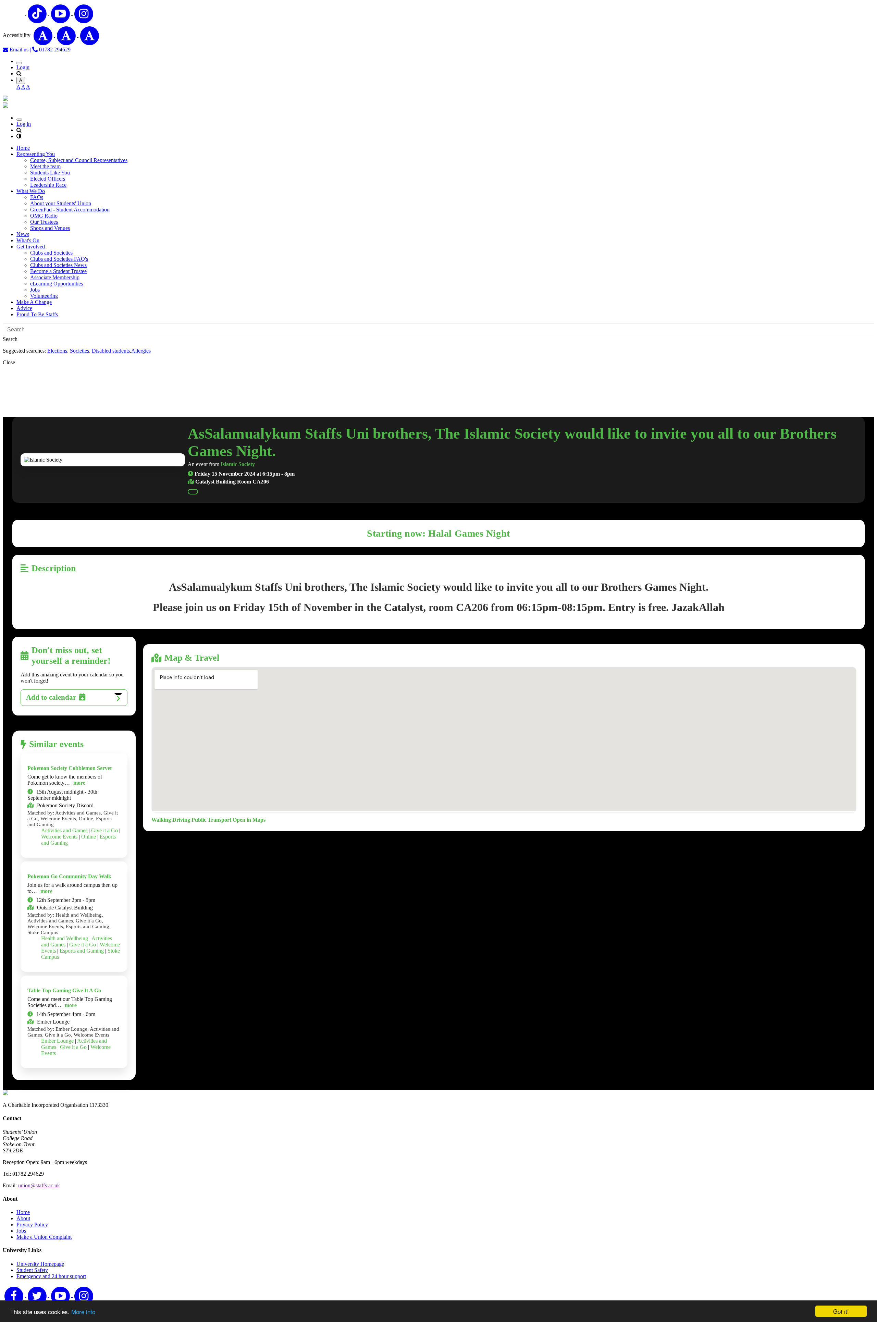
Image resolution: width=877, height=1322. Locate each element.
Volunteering (44, 296)
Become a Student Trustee (58, 271)
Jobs (35, 290)
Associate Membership (54, 277)
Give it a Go (104, 830)
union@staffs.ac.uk (39, 1185)
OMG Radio (44, 216)
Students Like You (50, 172)
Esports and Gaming (82, 951)
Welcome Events (59, 837)
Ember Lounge (57, 1041)
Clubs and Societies (51, 253)
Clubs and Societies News (58, 265)
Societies (79, 351)
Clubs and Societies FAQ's (59, 259)
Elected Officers (47, 179)
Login (22, 67)
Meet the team (45, 166)
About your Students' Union (60, 203)
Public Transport (211, 820)
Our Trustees (44, 222)
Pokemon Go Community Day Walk (69, 876)
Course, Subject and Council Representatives (78, 160)
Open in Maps (249, 820)
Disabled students (111, 351)
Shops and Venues (50, 228)
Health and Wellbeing (64, 938)
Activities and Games (64, 830)
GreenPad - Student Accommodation (70, 209)
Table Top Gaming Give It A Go (64, 990)
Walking (161, 820)
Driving (181, 820)
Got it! (841, 1311)
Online (88, 837)
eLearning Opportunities (56, 283)
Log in (23, 124)
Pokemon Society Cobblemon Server (69, 768)
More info (83, 1311)
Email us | (20, 49)
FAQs (36, 197)
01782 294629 (54, 49)
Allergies (141, 351)
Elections (57, 351)
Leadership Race (48, 185)
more (79, 783)
